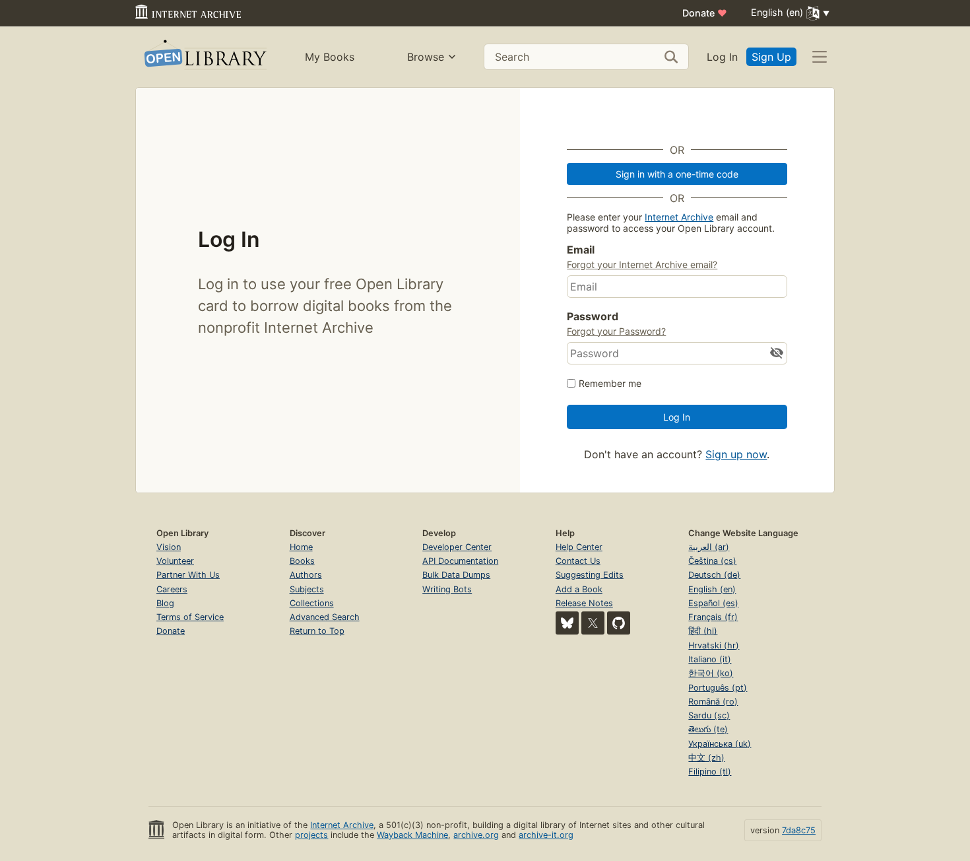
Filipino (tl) (709, 771)
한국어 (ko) (710, 673)
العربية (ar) (708, 547)
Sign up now (736, 454)
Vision (168, 547)
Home (301, 547)
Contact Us (578, 561)
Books (302, 561)
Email (581, 249)
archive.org (476, 835)
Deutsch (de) (714, 575)
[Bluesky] (567, 623)
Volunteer (175, 561)
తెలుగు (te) (708, 729)
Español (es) (713, 603)
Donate (704, 12)
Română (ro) (713, 701)
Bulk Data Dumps (456, 575)
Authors (306, 575)
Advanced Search (325, 617)
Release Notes (584, 603)
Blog (165, 603)
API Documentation (460, 561)
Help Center (579, 547)
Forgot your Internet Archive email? (642, 264)
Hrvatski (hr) (713, 645)
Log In (722, 56)
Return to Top (317, 631)
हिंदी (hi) (702, 631)
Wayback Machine (412, 835)
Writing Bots (447, 589)
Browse (425, 56)
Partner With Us (188, 575)
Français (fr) (713, 617)
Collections (312, 603)
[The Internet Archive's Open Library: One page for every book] (204, 57)
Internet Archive (679, 217)
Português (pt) (717, 688)
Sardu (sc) (709, 715)
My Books (329, 56)
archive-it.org (546, 835)
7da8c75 (799, 830)
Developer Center (457, 547)
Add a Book (579, 589)
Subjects (307, 589)
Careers (171, 589)
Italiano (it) (709, 659)
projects (311, 835)
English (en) (712, 589)
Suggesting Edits (590, 575)
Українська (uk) (719, 744)
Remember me (610, 383)
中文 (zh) (706, 758)
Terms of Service (190, 617)
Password (592, 316)
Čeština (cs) (712, 561)
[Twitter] (592, 623)
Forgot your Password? (616, 331)
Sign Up (771, 56)
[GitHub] (618, 623)
